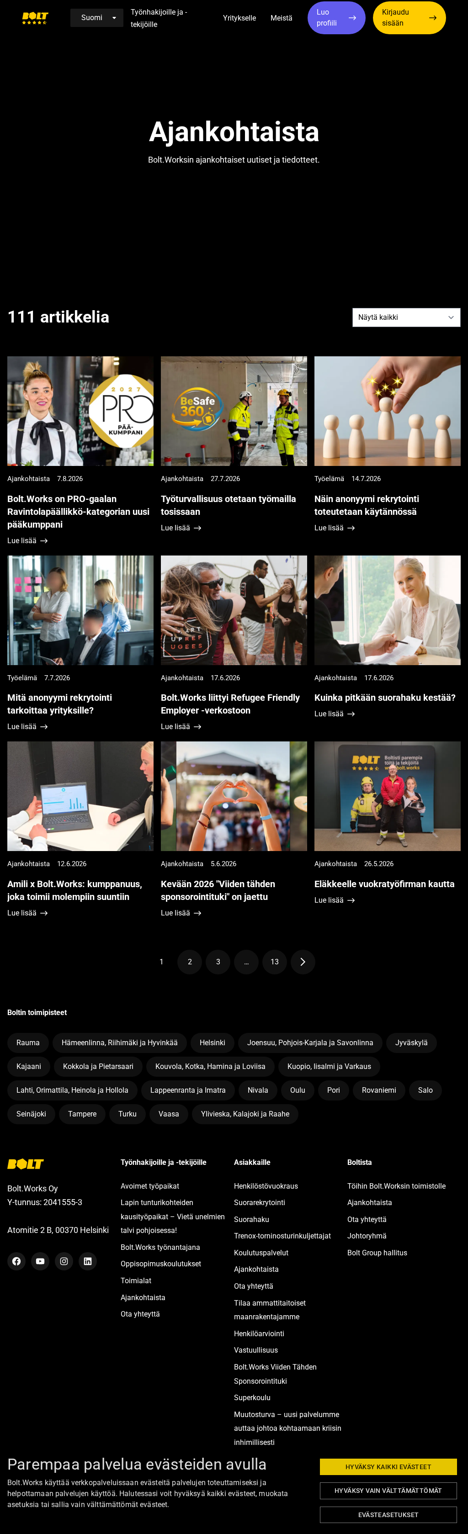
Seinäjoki (31, 1114)
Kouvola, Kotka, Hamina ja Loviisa (210, 1066)
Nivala (258, 1090)
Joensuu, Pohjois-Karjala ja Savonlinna (310, 1042)
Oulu (297, 1090)
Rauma (28, 1042)
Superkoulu (252, 1397)
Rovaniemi (379, 1090)
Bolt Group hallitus (377, 1252)
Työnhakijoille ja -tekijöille (159, 18)
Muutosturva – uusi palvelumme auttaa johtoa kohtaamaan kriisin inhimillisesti (287, 1428)
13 (279, 963)
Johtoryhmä (367, 1236)
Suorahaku (251, 1219)
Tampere (82, 1114)
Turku (127, 1114)
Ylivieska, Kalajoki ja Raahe (245, 1114)
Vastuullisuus (256, 1350)
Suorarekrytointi (259, 1202)
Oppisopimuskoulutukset (161, 1263)
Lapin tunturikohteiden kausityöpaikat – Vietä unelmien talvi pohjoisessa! (173, 1216)
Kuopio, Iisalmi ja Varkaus (329, 1066)
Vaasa (169, 1114)
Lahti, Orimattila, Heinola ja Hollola (72, 1090)
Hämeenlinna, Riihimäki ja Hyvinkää (120, 1042)
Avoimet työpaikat (150, 1186)
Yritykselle (239, 18)
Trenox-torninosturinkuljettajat (282, 1236)
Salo (425, 1090)
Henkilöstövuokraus (266, 1186)
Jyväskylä (411, 1042)
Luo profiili (327, 17)
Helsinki (212, 1042)
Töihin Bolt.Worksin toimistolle (396, 1186)
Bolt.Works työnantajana (160, 1247)
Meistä (281, 18)
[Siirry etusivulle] (35, 17)
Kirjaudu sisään (395, 17)
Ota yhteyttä (140, 1314)
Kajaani (28, 1066)
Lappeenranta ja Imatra (188, 1090)
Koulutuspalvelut (261, 1252)
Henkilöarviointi (259, 1333)
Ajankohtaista (143, 1297)
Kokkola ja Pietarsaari (98, 1066)
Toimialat (136, 1280)
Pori (333, 1090)
